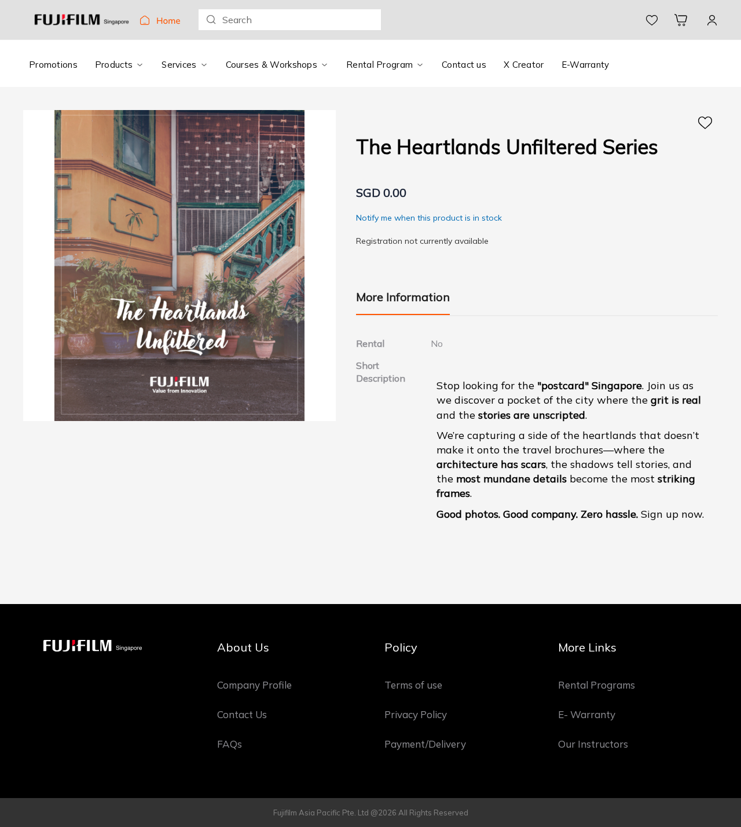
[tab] (403, 302)
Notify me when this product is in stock (429, 218)
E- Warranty (586, 714)
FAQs (229, 744)
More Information (403, 297)
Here (705, 123)
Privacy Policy (415, 714)
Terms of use (413, 685)
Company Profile (254, 685)
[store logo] (81, 20)
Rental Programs (596, 685)
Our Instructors (593, 744)
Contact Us (242, 714)
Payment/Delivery (425, 744)
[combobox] (290, 19)
